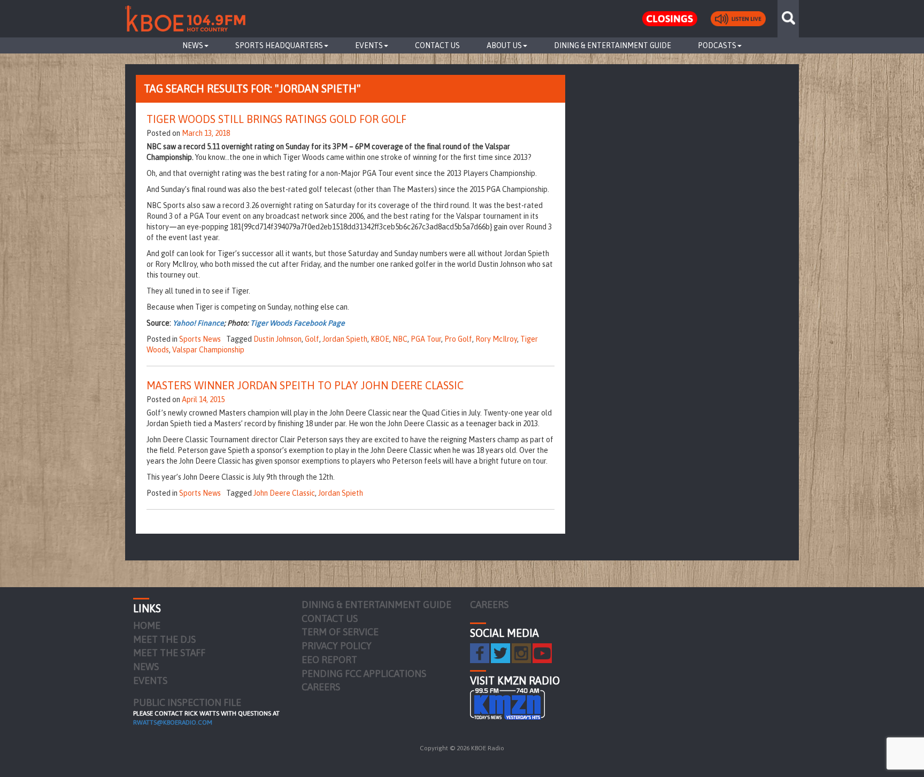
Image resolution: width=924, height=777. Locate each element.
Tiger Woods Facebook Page (297, 323)
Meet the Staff (169, 652)
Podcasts (717, 45)
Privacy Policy (337, 645)
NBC (399, 339)
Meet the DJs (164, 639)
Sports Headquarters (279, 45)
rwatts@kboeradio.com (172, 722)
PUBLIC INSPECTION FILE (187, 702)
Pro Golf (458, 339)
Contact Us (437, 45)
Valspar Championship (208, 349)
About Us (504, 45)
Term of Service (340, 631)
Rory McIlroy (496, 339)
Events (369, 45)
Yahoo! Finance (198, 323)
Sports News (200, 339)
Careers (321, 687)
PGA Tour (426, 339)
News (192, 45)
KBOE (380, 339)
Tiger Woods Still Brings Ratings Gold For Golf (276, 119)
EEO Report (329, 659)
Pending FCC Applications (364, 673)
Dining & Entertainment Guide (612, 45)
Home (146, 625)
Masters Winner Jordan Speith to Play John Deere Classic (305, 385)
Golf (312, 339)
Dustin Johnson (277, 339)
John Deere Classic (284, 493)
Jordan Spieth (344, 339)
